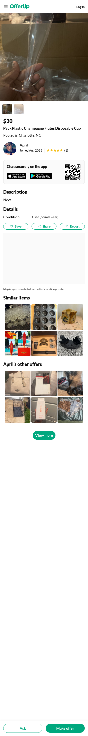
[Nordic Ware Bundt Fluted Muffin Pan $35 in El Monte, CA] (44, 317)
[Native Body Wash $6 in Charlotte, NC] (44, 410)
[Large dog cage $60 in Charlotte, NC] (17, 410)
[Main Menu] (5, 6)
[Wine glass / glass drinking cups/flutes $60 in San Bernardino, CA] (17, 317)
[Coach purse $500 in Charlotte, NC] (17, 383)
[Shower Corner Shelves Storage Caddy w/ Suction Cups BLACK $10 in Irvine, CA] (70, 343)
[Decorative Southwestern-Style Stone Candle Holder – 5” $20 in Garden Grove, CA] (70, 317)
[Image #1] (7, 109)
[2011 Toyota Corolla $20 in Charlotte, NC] (44, 383)
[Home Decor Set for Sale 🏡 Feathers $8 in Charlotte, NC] (70, 383)
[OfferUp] (19, 6)
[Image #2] (19, 109)
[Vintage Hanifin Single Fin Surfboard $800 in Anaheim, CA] (17, 343)
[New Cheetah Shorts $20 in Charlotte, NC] (70, 410)
